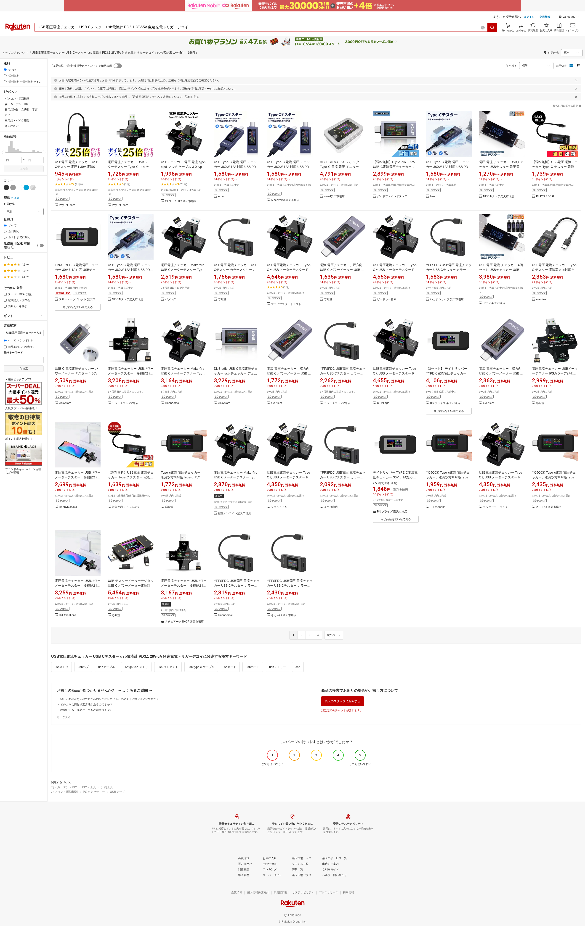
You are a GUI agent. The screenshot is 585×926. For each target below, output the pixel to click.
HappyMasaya (68, 507)
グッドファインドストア (392, 196)
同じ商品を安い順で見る (78, 307)
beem (433, 196)
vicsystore (65, 403)
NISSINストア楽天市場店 (498, 196)
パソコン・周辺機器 (64, 792)
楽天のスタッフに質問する (342, 701)
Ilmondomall (172, 403)
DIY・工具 (89, 787)
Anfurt (221, 196)
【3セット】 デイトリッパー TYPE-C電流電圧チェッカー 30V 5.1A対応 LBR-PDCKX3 (446, 373)
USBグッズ (117, 792)
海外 (16, 198)
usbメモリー (277, 667)
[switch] (40, 245)
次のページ (334, 635)
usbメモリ (61, 667)
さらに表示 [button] (12, 126)
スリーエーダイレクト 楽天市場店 (80, 299)
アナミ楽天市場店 (494, 303)
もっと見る (64, 717)
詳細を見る (192, 96)
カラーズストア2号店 (125, 403)
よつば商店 (331, 507)
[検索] (492, 27)
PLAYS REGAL (545, 196)
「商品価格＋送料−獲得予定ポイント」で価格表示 (81, 65)
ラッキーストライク (495, 507)
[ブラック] (6, 187)
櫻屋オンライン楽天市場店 (234, 513)
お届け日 (9, 219)
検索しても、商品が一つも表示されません (86, 710)
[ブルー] (26, 187)
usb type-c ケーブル (201, 667)
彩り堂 (222, 299)
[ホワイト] (19, 187)
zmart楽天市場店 (334, 196)
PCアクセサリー (94, 792)
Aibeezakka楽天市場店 (285, 200)
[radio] (5, 69)
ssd (297, 667)
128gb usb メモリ (136, 667)
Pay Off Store (67, 205)
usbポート (253, 667)
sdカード (230, 667)
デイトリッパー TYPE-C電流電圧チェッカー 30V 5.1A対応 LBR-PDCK (395, 477)
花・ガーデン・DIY (64, 787)
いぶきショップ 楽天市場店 (447, 299)
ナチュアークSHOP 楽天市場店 (184, 621)
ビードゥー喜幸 (386, 299)
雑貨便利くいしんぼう (125, 507)
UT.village (383, 403)
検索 (25, 168)
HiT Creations (67, 615)
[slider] (3, 152)
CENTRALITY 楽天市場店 (181, 201)
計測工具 (107, 787)
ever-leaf (541, 299)
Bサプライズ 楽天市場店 (445, 403)
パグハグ (170, 299)
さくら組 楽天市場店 (548, 507)
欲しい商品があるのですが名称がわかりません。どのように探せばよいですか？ (109, 699)
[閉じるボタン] (576, 80)
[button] (569, 17)
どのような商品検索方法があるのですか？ (86, 704)
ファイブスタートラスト (286, 304)
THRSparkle (437, 507)
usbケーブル (106, 667)
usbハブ (83, 667)
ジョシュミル (279, 507)
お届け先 (9, 204)
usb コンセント (168, 667)
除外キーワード (13, 352)
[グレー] (13, 187)
